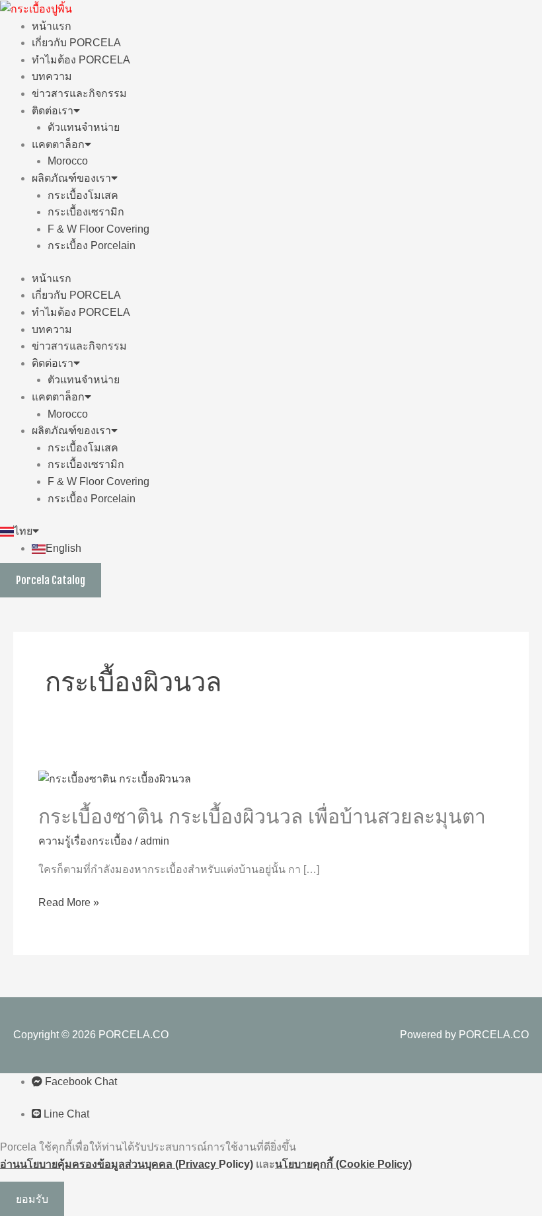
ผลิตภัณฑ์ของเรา (71, 178)
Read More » (68, 902)
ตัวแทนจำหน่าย (84, 127)
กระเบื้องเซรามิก (86, 211)
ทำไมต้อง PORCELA (81, 59)
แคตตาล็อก (58, 144)
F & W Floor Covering (98, 229)
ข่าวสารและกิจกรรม (79, 93)
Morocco (68, 161)
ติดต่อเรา (52, 110)
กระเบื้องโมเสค (83, 195)
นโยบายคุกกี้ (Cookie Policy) (343, 1164)
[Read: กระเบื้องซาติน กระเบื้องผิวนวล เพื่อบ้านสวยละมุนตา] (114, 778)
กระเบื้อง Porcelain (92, 245)
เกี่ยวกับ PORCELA (76, 42)
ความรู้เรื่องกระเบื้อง (85, 841)
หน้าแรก (51, 26)
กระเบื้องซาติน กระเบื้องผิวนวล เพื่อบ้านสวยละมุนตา (262, 816)
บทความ (52, 76)
